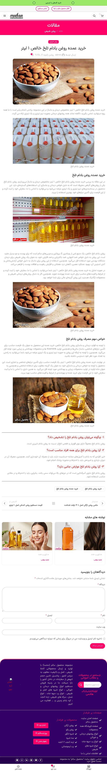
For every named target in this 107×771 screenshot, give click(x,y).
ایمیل (49, 615)
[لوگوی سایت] (16, 15)
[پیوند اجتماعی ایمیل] (36, 760)
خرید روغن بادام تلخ (93, 488)
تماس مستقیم (42, 8)
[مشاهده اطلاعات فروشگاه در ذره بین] (9, 684)
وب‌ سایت (100, 627)
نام (103, 615)
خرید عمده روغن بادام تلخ (67, 488)
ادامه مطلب (98, 560)
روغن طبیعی (50, 31)
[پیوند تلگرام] (17, 760)
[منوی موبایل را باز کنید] (5, 15)
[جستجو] (94, 15)
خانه (61, 31)
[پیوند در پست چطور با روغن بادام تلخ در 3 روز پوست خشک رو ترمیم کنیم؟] (27, 536)
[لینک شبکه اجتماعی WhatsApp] (22, 760)
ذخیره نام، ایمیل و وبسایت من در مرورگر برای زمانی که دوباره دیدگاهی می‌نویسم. (65, 638)
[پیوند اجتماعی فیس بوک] (41, 760)
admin (58, 55)
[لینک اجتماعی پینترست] (31, 760)
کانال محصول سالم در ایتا (61, 8)
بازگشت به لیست (53, 503)
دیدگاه (101, 584)
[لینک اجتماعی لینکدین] (27, 760)
